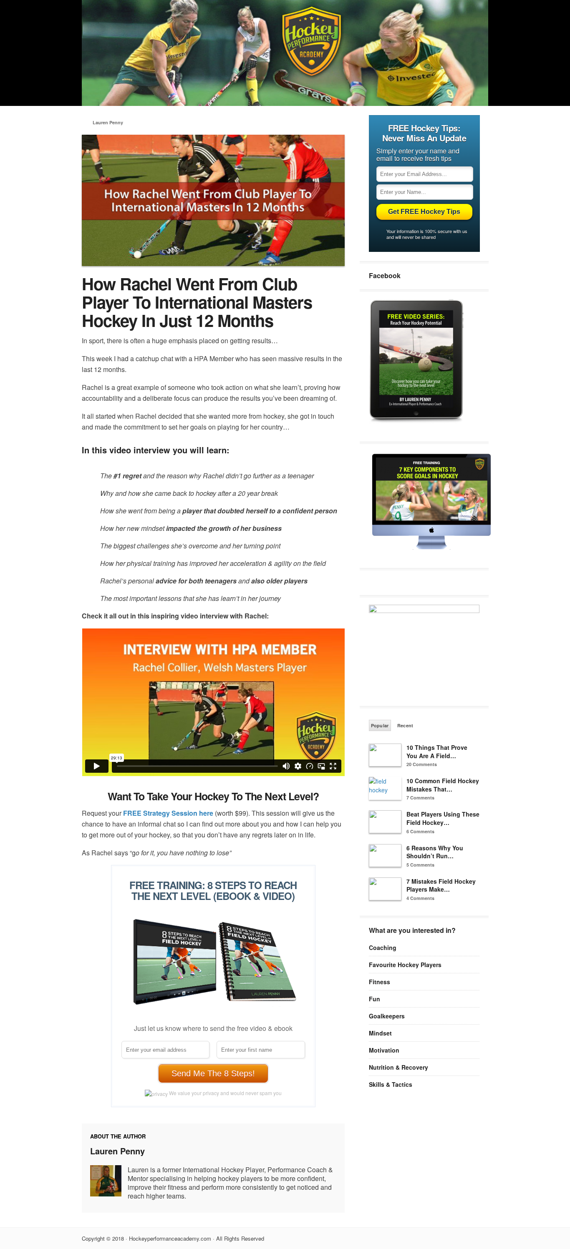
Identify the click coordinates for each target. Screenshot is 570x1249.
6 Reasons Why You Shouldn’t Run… (434, 852)
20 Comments (421, 764)
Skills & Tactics (390, 1084)
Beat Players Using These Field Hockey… (442, 818)
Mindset (380, 1033)
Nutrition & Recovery (398, 1067)
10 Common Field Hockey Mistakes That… (442, 785)
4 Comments (420, 898)
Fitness (379, 982)
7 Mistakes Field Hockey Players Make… (441, 885)
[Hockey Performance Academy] (285, 103)
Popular (380, 725)
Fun (374, 999)
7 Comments (420, 797)
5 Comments (420, 865)
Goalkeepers (387, 1016)
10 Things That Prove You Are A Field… (436, 751)
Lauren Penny (108, 122)
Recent (405, 725)
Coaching (382, 947)
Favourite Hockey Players (405, 964)
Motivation (384, 1050)
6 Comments (420, 831)
